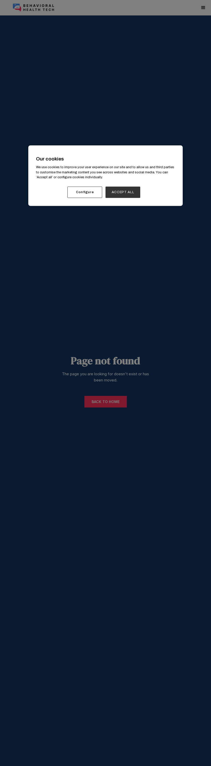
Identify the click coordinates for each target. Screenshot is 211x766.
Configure (85, 192)
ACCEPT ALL (123, 192)
